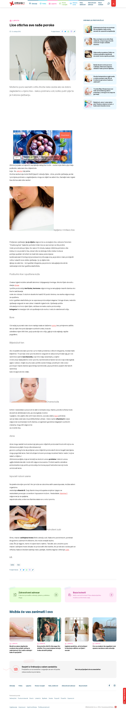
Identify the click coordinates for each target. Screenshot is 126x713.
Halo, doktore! (53, 686)
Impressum (22, 707)
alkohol (19, 171)
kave (56, 416)
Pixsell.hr (63, 698)
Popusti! (56, 698)
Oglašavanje (13, 707)
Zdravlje (34, 3)
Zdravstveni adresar (68, 686)
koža (12, 565)
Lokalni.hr (38, 698)
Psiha (44, 3)
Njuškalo (44, 698)
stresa (16, 285)
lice (19, 565)
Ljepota (54, 3)
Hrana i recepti (40, 686)
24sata (51, 698)
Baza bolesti (83, 686)
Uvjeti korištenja (32, 707)
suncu (54, 325)
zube (67, 550)
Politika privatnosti (43, 707)
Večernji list (13, 698)
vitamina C (64, 493)
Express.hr (71, 698)
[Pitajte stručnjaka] (124, 696)
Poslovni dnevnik (23, 698)
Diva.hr (31, 698)
